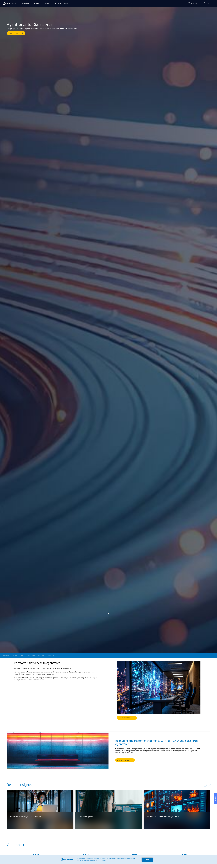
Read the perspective (123, 760)
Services (36, 3)
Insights (46, 3)
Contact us (51, 655)
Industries (25, 3)
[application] (108, 859)
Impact (22, 655)
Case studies (31, 655)
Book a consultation (14, 33)
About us (56, 3)
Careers (66, 3)
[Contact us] (209, 3)
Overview (6, 655)
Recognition (41, 655)
